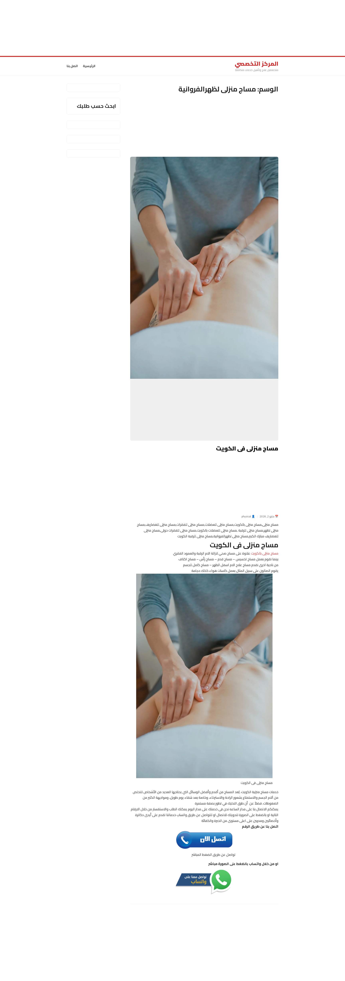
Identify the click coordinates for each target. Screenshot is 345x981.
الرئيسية (89, 66)
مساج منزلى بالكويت (264, 553)
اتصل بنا (72, 66)
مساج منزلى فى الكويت (247, 448)
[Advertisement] (225, 28)
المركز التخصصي (256, 64)
